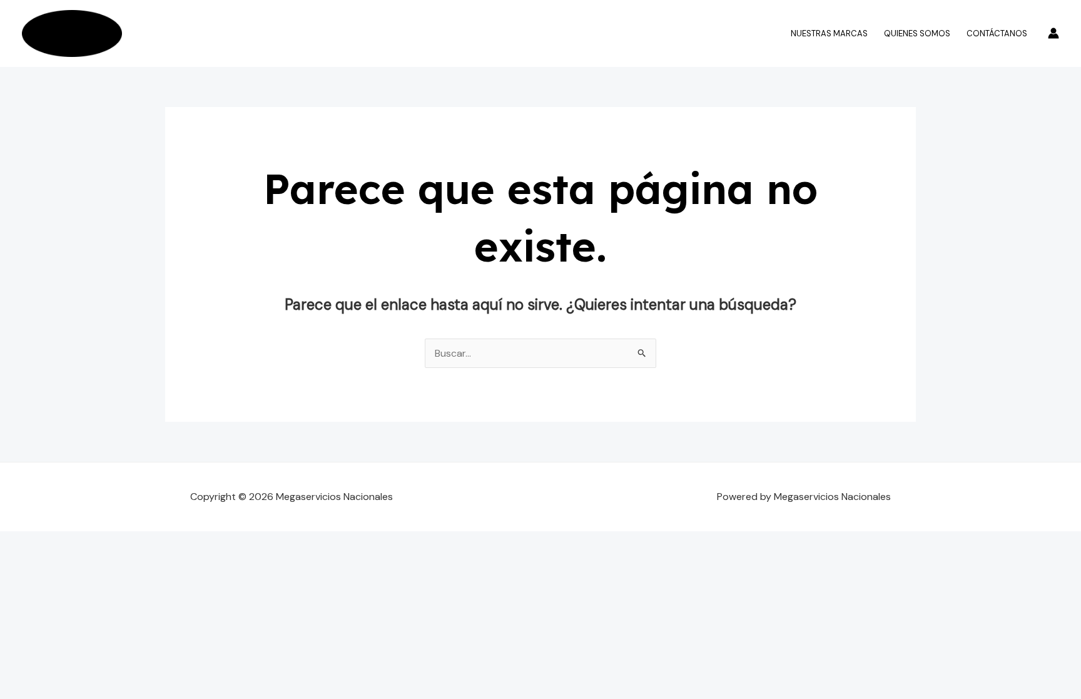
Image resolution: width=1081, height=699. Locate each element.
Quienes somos (917, 33)
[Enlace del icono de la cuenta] (1053, 33)
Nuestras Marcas (829, 33)
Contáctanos (997, 33)
